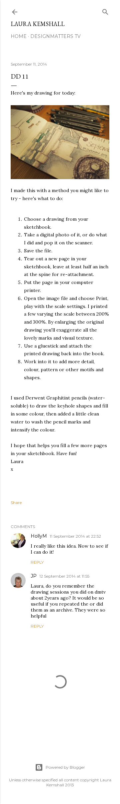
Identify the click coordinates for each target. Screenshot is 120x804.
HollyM (39, 536)
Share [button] (16, 502)
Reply (37, 562)
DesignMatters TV (55, 36)
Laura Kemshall (38, 24)
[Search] (105, 10)
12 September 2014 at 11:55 (64, 576)
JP (34, 576)
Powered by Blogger (65, 767)
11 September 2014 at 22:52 (75, 536)
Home (19, 36)
